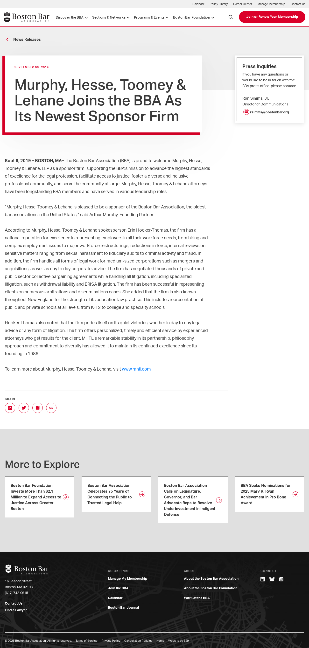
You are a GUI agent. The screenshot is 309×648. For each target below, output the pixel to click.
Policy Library (219, 4)
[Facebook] (37, 408)
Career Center (242, 4)
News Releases (27, 39)
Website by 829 (178, 640)
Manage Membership (271, 4)
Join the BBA (118, 588)
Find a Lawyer (16, 610)
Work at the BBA (197, 598)
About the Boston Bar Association (211, 578)
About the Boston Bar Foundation (210, 588)
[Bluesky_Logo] (271, 579)
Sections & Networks (109, 17)
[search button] (231, 17)
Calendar (198, 4)
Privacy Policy (111, 640)
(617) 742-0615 (16, 593)
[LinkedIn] (10, 408)
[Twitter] (24, 408)
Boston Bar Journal (123, 607)
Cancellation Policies (138, 640)
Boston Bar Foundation (191, 17)
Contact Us (298, 4)
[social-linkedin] (262, 579)
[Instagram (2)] (281, 579)
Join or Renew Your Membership (272, 17)
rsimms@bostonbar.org (269, 112)
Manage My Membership (127, 578)
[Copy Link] (51, 408)
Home (160, 640)
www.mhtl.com (136, 369)
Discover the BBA (70, 17)
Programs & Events (149, 17)
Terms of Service (87, 640)
